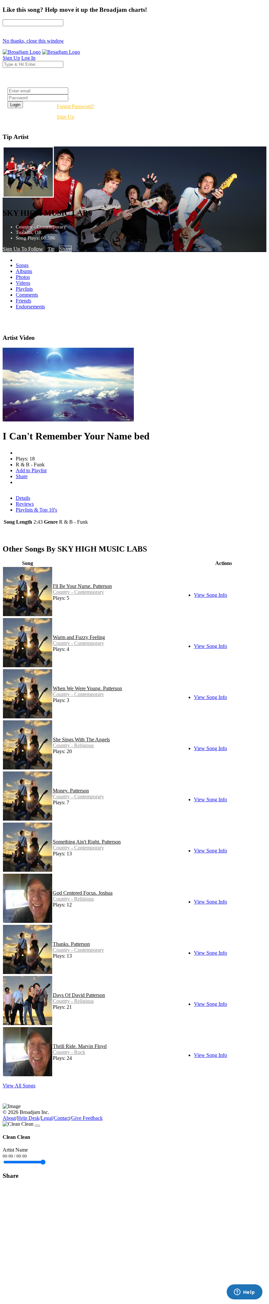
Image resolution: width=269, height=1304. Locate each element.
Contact (62, 1118)
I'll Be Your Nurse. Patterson (82, 586)
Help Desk (28, 1118)
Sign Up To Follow (23, 249)
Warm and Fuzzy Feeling (79, 637)
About (9, 1118)
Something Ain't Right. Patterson (87, 842)
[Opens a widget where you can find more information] (244, 1292)
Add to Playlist (31, 470)
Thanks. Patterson (71, 944)
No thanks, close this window (33, 41)
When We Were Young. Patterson (87, 688)
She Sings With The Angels (81, 739)
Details (23, 498)
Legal (46, 1118)
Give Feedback (87, 1118)
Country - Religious (73, 745)
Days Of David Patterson (79, 995)
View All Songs (19, 1085)
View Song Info (210, 595)
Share (65, 249)
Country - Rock (69, 1052)
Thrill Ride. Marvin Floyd (80, 1046)
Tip (51, 249)
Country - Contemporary (78, 592)
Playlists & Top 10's (36, 510)
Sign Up (65, 117)
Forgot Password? (75, 106)
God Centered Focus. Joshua (83, 893)
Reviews (25, 504)
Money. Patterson (71, 790)
